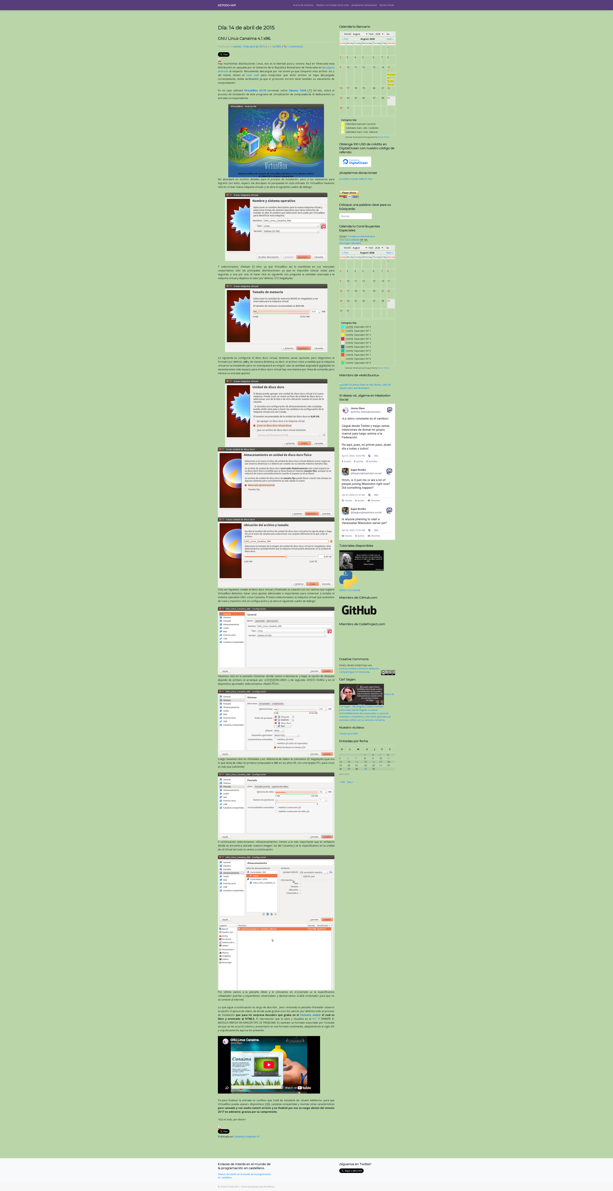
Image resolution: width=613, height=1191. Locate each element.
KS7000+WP (227, 5)
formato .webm (310, 1015)
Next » (390, 38)
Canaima (239, 1136)
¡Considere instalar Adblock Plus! (355, 178)
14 (356, 761)
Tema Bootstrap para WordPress (258, 1186)
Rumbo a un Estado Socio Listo (332, 5)
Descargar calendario (350, 243)
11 (388, 758)
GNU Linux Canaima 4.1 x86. (244, 38)
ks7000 (276, 46)
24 (380, 765)
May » (350, 781)
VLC (314, 1019)
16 (373, 761)
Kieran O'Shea (383, 137)
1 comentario (295, 46)
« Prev (345, 38)
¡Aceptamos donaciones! (364, 5)
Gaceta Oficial (386, 5)
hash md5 (252, 75)
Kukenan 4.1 (252, 1136)
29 (365, 768)
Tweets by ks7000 (348, 733)
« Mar (342, 781)
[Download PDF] (219, 59)
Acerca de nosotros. (303, 5)
